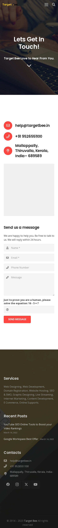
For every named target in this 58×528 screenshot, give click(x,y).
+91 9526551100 (19, 466)
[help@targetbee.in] (9, 125)
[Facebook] (8, 484)
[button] (53, 4)
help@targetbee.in (32, 125)
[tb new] (9, 4)
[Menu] (46, 4)
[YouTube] (35, 484)
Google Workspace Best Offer (21, 439)
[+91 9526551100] (7, 466)
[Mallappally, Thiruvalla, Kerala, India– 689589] (7, 474)
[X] (26, 484)
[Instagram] (17, 484)
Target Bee (30, 520)
